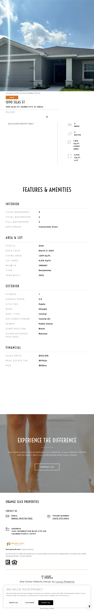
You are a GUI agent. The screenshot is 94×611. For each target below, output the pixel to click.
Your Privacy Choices (47, 608)
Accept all (45, 602)
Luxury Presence (64, 581)
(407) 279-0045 (61, 518)
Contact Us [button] (47, 467)
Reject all (13, 602)
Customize (29, 602)
